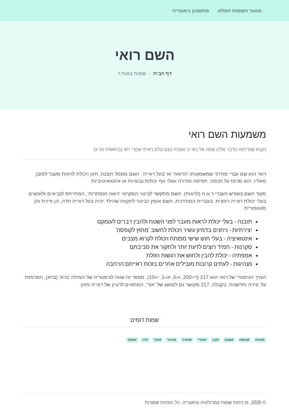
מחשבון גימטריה (190, 10)
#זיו (145, 340)
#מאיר (187, 340)
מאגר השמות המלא (240, 10)
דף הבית (162, 73)
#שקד (132, 340)
